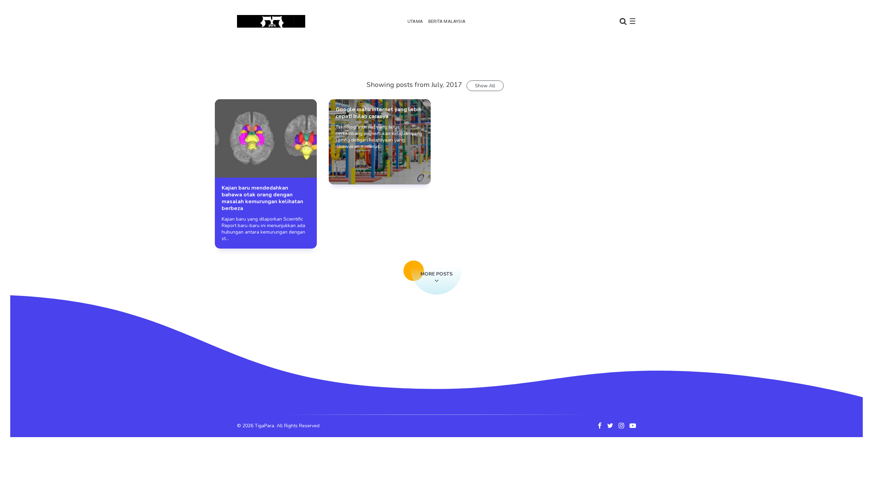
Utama (415, 21)
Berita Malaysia (446, 21)
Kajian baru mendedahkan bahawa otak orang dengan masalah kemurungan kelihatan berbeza (262, 198)
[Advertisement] (436, 63)
